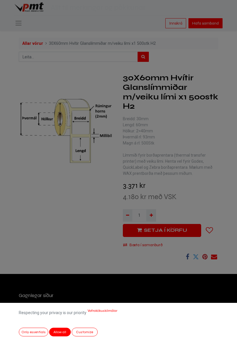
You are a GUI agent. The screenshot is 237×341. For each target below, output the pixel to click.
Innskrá (175, 23)
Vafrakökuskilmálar (102, 311)
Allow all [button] (59, 332)
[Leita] (143, 57)
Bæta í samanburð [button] (146, 244)
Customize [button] (84, 332)
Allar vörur (32, 43)
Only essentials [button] (33, 332)
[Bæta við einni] (151, 215)
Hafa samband (205, 23)
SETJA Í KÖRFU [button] (165, 230)
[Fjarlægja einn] (127, 215)
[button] (209, 230)
